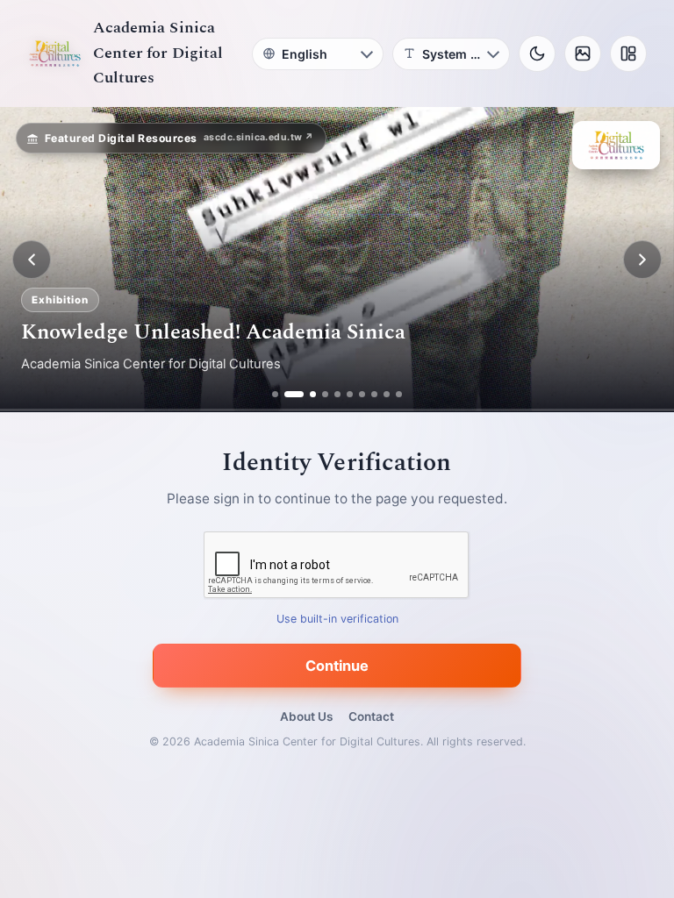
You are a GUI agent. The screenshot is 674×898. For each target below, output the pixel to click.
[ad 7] (362, 394)
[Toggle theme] (537, 53)
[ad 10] (399, 394)
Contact (371, 716)
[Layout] (628, 53)
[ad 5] (337, 394)
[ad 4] (325, 394)
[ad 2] (287, 394)
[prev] (31, 259)
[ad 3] (306, 394)
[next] (642, 259)
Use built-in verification (337, 619)
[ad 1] (275, 394)
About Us (306, 716)
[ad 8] (374, 394)
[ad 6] (350, 394)
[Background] (582, 53)
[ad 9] (387, 394)
